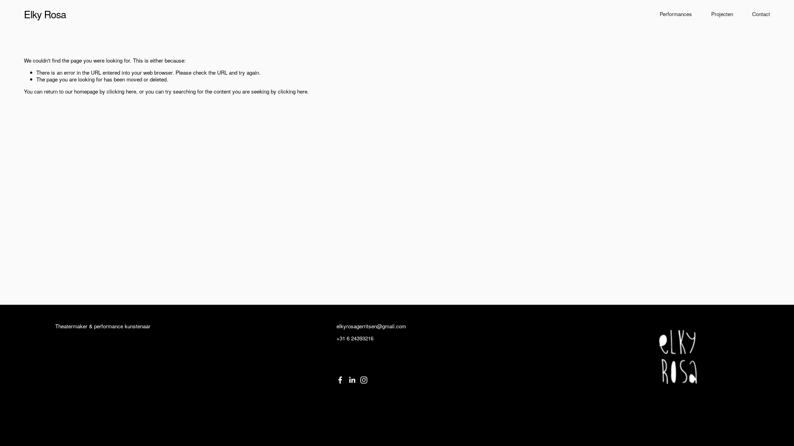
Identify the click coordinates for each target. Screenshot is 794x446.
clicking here (121, 91)
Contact (761, 14)
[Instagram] (364, 380)
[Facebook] (340, 380)
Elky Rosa (45, 14)
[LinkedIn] (352, 380)
